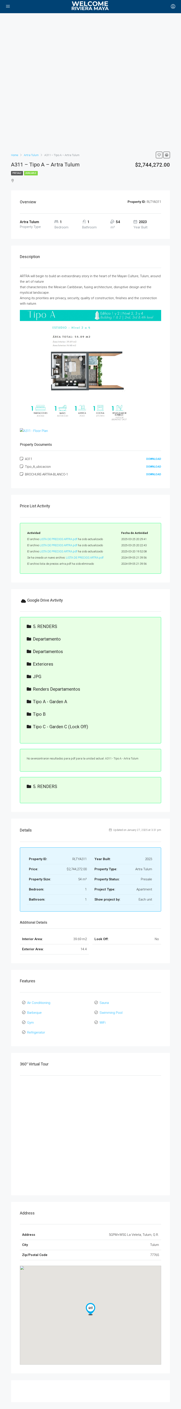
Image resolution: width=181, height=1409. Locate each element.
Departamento (47, 639)
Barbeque (34, 1013)
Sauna (104, 1003)
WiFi (103, 1023)
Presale (17, 173)
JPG (37, 676)
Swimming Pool (111, 1013)
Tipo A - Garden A (50, 701)
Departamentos (48, 651)
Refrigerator (36, 1032)
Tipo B (39, 714)
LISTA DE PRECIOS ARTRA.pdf (58, 539)
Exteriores (43, 664)
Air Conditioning (38, 1003)
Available (30, 173)
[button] (90, 1309)
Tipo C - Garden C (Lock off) (60, 726)
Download (153, 459)
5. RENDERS (45, 626)
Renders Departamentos (56, 689)
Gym (30, 1023)
